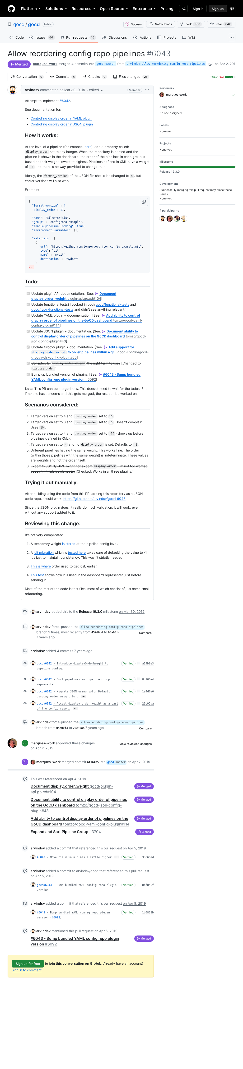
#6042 (65, 101)
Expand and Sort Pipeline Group (66, 831)
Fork (193, 24)
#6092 (56, 917)
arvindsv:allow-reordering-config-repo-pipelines (166, 63)
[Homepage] (11, 8)
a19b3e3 (148, 663)
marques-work (45, 64)
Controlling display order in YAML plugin (61, 118)
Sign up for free (28, 964)
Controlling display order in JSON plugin (62, 124)
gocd (18, 24)
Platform (29, 8)
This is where (41, 566)
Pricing (166, 8)
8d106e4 (148, 679)
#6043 (41, 857)
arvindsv (32, 90)
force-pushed (62, 627)
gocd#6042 (44, 663)
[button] (96, 89)
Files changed (135, 76)
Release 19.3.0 (90, 611)
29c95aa (148, 703)
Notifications (163, 24)
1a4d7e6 (148, 691)
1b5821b (148, 912)
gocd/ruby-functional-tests (52, 309)
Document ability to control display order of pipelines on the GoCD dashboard (88, 336)
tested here (77, 552)
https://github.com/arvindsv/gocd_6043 (94, 499)
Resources (81, 8)
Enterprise (142, 8)
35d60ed (148, 857)
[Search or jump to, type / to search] (183, 8)
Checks (99, 76)
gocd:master (106, 63)
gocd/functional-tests (112, 304)
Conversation (31, 76)
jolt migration (44, 552)
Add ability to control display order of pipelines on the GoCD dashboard (86, 320)
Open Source (112, 8)
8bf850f (148, 885)
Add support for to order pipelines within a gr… (90, 352)
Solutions (54, 8)
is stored (68, 544)
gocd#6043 (44, 885)
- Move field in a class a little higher (79, 857)
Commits (67, 76)
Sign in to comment (27, 970)
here (87, 147)
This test (37, 575)
